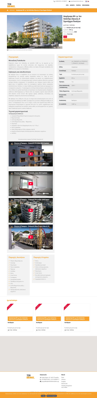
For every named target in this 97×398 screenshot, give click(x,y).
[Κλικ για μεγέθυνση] (34, 32)
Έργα (62, 377)
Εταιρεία (63, 381)
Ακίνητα (12, 10)
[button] (48, 353)
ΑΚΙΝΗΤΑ (72, 5)
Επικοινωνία (64, 383)
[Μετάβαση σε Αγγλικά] (88, 1)
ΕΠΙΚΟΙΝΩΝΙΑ (85, 5)
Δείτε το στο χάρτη (70, 40)
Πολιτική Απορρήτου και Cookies (66, 386)
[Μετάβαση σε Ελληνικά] (86, 1)
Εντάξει (43, 395)
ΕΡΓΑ (67, 5)
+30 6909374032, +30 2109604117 (61, 1)
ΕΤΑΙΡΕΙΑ (78, 5)
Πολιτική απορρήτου (51, 395)
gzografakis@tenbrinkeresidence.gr (76, 1)
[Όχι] (95, 395)
